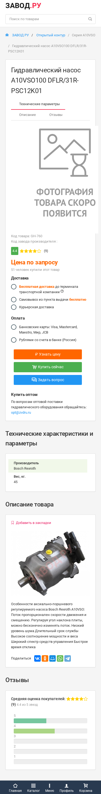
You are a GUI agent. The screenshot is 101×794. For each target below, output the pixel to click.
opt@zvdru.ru (21, 412)
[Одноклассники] (45, 658)
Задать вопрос (51, 380)
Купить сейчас (51, 367)
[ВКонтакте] (37, 658)
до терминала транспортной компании (48, 289)
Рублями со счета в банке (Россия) (47, 340)
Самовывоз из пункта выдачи (52, 299)
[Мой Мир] (52, 658)
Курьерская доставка (36, 307)
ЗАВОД (23, 5)
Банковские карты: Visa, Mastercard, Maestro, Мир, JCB (48, 329)
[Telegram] (67, 658)
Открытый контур (50, 35)
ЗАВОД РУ (20, 35)
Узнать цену (48, 354)
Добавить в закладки (33, 523)
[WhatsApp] (60, 658)
